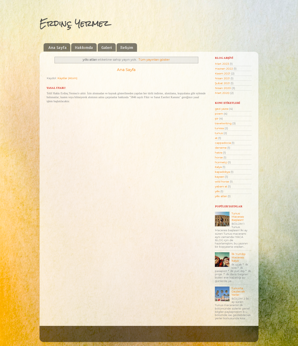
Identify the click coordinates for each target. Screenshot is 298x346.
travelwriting (223, 123)
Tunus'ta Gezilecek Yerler (238, 291)
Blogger (163, 335)
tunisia (219, 128)
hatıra (218, 152)
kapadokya (222, 171)
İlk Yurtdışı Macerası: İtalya (238, 257)
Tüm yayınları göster (154, 59)
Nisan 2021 (222, 78)
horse (219, 157)
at (216, 138)
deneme (221, 147)
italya (218, 167)
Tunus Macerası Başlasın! (238, 216)
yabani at (221, 186)
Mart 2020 (222, 93)
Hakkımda (84, 47)
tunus (219, 133)
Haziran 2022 (224, 68)
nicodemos (115, 335)
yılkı (217, 191)
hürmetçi (221, 162)
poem (219, 113)
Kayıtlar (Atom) (67, 78)
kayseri (219, 176)
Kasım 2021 (222, 73)
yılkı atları (221, 196)
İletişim (126, 47)
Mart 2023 (222, 63)
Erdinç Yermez (74, 23)
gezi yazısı (221, 108)
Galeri (106, 47)
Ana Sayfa (57, 47)
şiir (217, 118)
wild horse (222, 181)
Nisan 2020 (223, 88)
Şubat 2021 (222, 83)
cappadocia (223, 142)
